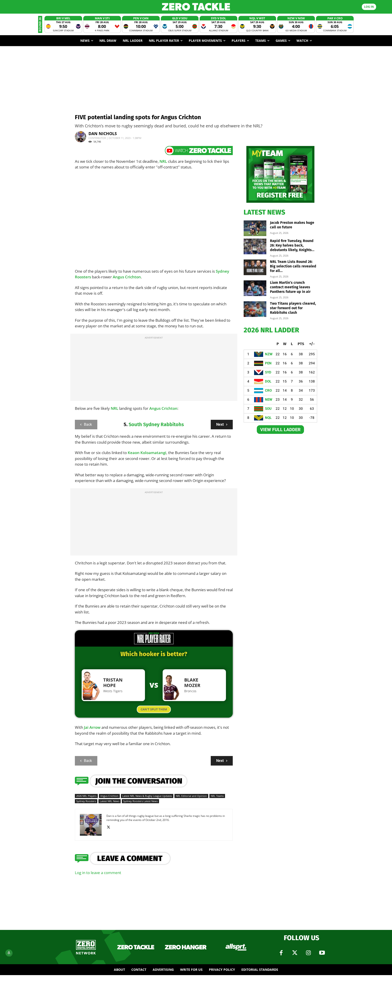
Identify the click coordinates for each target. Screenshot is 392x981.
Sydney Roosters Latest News (140, 801)
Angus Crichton (127, 276)
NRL (163, 161)
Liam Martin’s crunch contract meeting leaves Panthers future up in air (290, 287)
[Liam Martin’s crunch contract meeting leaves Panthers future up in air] (255, 288)
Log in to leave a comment (98, 872)
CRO (268, 390)
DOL (268, 381)
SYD (268, 372)
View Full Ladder (280, 429)
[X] (110, 827)
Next (220, 424)
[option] (63, 24)
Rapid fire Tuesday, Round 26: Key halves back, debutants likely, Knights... (292, 245)
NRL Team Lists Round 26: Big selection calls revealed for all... (293, 266)
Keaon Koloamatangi (147, 452)
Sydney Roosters (86, 801)
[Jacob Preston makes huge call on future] (255, 228)
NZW (268, 354)
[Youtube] (322, 953)
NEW (268, 400)
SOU (268, 409)
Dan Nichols (102, 133)
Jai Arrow (92, 727)
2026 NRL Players (86, 796)
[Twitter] (294, 953)
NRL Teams (217, 796)
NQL (268, 418)
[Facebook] (281, 953)
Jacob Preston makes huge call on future (292, 224)
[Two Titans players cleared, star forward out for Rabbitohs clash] (255, 309)
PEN (268, 363)
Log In (369, 7)
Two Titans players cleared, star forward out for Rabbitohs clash (293, 308)
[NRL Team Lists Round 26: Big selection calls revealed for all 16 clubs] (255, 267)
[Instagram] (308, 953)
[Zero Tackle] (196, 6)
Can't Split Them (154, 709)
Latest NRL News (109, 801)
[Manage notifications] (8, 952)
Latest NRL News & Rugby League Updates (147, 796)
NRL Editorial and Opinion (191, 796)
